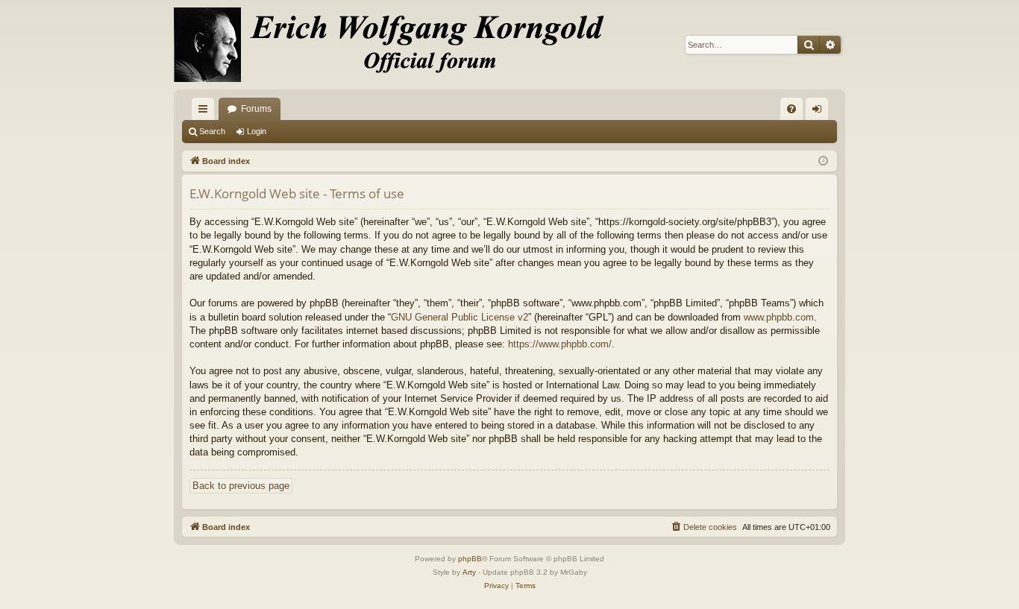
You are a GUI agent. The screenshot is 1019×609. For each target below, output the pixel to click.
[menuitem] (791, 109)
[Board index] (397, 44)
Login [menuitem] (820, 112)
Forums (256, 109)
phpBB (470, 559)
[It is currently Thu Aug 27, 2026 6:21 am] (823, 161)
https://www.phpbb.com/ (560, 344)
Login (256, 131)
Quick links (206, 112)
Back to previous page (240, 485)
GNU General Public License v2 (459, 317)
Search (212, 131)
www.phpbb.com (779, 317)
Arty (469, 572)
